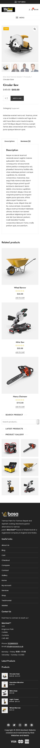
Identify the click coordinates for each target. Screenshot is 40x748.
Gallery (4, 575)
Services (5, 590)
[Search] (38, 422)
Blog (3, 550)
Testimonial (6, 600)
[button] (20, 18)
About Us (5, 545)
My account (6, 585)
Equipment (15, 108)
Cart (3, 555)
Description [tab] (10, 141)
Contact (5, 570)
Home (4, 580)
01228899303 (13, 643)
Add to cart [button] (20, 298)
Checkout (6, 560)
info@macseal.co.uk (15, 646)
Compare (6, 565)
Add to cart (17, 98)
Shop (4, 595)
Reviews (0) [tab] (26, 141)
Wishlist (5, 605)
